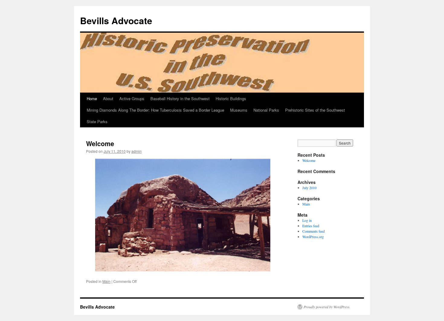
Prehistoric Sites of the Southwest (315, 110)
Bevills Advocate (116, 20)
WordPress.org (313, 236)
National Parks (266, 110)
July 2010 (309, 187)
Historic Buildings (231, 98)
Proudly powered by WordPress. (327, 306)
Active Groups (131, 98)
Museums (238, 110)
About (108, 98)
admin (136, 151)
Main (106, 281)
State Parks (97, 121)
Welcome (100, 143)
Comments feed (313, 231)
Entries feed (310, 225)
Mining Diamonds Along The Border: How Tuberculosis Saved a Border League (155, 110)
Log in (307, 220)
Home (92, 98)
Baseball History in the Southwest (180, 98)
